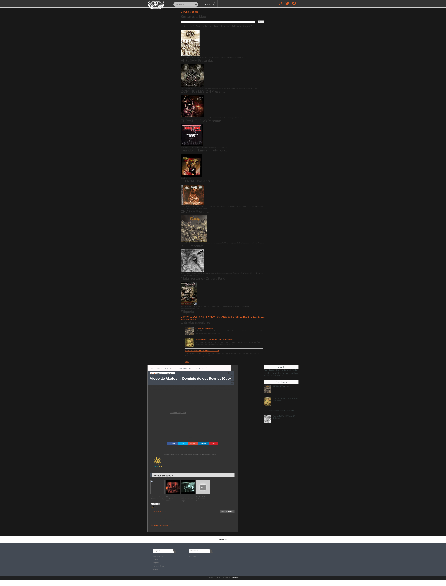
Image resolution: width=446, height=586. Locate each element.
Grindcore (261, 317)
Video (211, 316)
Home (151, 368)
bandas (155, 569)
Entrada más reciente (159, 511)
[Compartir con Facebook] (159, 504)
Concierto (186, 316)
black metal (233, 317)
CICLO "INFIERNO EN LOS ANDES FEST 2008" (202, 351)
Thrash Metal (221, 317)
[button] (294, 3)
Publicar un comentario (159, 525)
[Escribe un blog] (154, 504)
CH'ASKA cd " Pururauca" (204, 328)
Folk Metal (193, 319)
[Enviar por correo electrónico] (152, 504)
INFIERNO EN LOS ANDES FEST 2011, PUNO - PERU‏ (214, 339)
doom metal (185, 319)
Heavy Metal (242, 317)
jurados (155, 559)
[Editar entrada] (152, 507)
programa (156, 563)
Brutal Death (252, 317)
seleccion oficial (158, 556)
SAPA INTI (192, 556)
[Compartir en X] (156, 504)
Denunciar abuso (189, 11)
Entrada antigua (227, 511)
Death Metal (200, 316)
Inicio (187, 362)
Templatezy (235, 577)
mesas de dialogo (159, 566)
